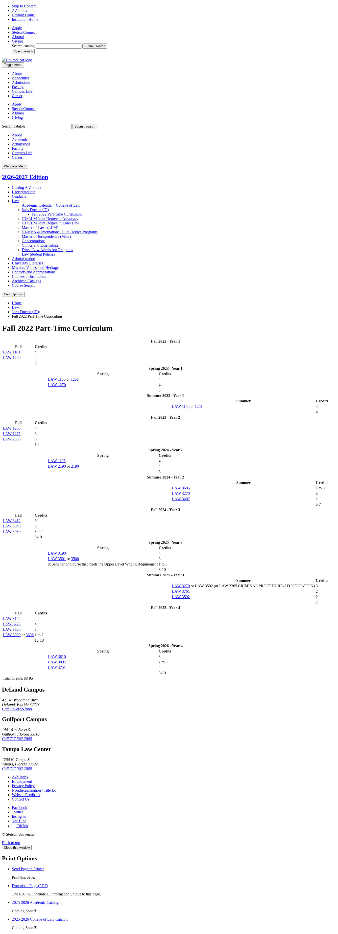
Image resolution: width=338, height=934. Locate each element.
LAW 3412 (12, 521)
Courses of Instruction (29, 276)
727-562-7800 (17, 739)
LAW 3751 (57, 667)
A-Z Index (20, 777)
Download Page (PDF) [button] (30, 886)
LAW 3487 (181, 499)
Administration (23, 259)
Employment (22, 781)
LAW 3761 (181, 591)
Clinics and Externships (40, 245)
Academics (20, 78)
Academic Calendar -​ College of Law (51, 205)
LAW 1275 (12, 434)
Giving (17, 41)
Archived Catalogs (26, 281)
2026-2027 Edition (25, 177)
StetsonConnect (24, 32)
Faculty (18, 87)
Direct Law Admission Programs (47, 250)
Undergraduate (23, 192)
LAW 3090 (12, 635)
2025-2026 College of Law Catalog (40, 919)
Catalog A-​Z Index (26, 187)
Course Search (23, 285)
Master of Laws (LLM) (40, 227)
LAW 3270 (181, 493)
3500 (75, 559)
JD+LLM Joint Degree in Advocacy (50, 219)
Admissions (21, 82)
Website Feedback (26, 795)
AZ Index (19, 10)
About (17, 73)
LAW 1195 (57, 461)
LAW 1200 (12, 428)
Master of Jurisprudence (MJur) (46, 236)
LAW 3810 (57, 656)
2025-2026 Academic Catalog (35, 902)
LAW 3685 (181, 488)
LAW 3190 (57, 553)
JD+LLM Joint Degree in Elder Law (50, 223)
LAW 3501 (57, 559)
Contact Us (20, 799)
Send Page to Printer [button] (28, 869)
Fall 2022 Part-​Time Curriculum (57, 214)
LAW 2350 (12, 439)
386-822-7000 (17, 709)
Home (17, 303)
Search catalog (23, 46)
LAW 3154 (12, 618)
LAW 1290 (12, 357)
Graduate (19, 196)
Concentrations (33, 241)
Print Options (13, 294)
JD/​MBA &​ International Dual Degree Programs (59, 232)
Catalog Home (23, 15)
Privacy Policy (23, 786)
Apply (17, 28)
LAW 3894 (57, 662)
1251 (75, 379)
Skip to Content (24, 6)
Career (17, 96)
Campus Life (22, 91)
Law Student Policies (38, 254)
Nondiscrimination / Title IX (34, 790)
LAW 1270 (57, 385)
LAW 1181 (11, 352)
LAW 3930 (12, 531)
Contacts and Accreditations (33, 272)
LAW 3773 (12, 624)
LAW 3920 (12, 629)
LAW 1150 (57, 379)
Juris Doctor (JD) (35, 210)
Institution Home (25, 19)
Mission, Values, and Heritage (35, 267)
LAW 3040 (12, 526)
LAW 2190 (57, 466)
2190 (75, 466)
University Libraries (27, 263)
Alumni (18, 37)
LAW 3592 (181, 597)
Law (15, 201)
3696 (30, 635)
